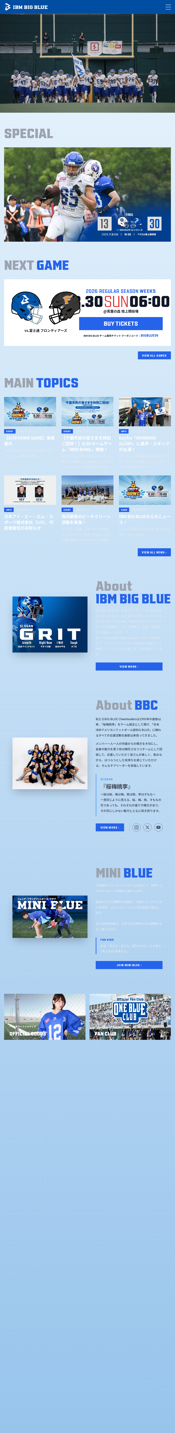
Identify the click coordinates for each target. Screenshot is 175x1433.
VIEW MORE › (129, 666)
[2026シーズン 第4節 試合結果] (87, 194)
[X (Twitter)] (147, 827)
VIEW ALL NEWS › (154, 552)
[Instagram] (136, 827)
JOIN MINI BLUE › (129, 965)
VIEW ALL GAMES (154, 355)
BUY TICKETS (121, 323)
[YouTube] (158, 827)
